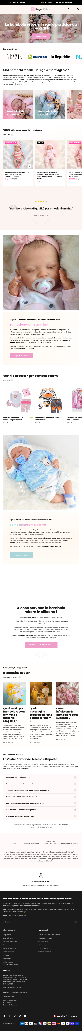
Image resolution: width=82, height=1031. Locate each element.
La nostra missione (31, 843)
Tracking (6, 955)
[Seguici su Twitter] (9, 1016)
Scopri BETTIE (41, 36)
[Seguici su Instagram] (14, 1016)
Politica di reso (43, 942)
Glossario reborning (10, 942)
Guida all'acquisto (9, 948)
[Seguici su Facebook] (4, 1016)
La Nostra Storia (8, 997)
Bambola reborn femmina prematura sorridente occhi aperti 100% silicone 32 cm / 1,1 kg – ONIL (49, 175)
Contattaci (7, 959)
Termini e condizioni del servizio (49, 935)
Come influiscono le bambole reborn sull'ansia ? (67, 713)
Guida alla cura (8, 945)
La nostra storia (8, 952)
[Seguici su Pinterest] (19, 1016)
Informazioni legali (44, 948)
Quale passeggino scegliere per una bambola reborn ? (41, 715)
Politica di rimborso (44, 952)
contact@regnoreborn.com (17, 992)
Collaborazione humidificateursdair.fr (10, 963)
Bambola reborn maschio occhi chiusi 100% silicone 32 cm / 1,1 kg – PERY (15, 174)
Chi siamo (12, 843)
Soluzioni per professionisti (50, 842)
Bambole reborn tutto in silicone (41, 645)
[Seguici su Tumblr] (30, 1016)
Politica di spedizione (45, 945)
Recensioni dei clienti (69, 843)
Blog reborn (7, 935)
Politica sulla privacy (45, 938)
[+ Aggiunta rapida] (29, 166)
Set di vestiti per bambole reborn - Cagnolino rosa (13, 419)
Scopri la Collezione (21, 356)
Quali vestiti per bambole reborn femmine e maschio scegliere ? (14, 715)
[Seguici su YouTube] (25, 1016)
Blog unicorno (8, 938)
